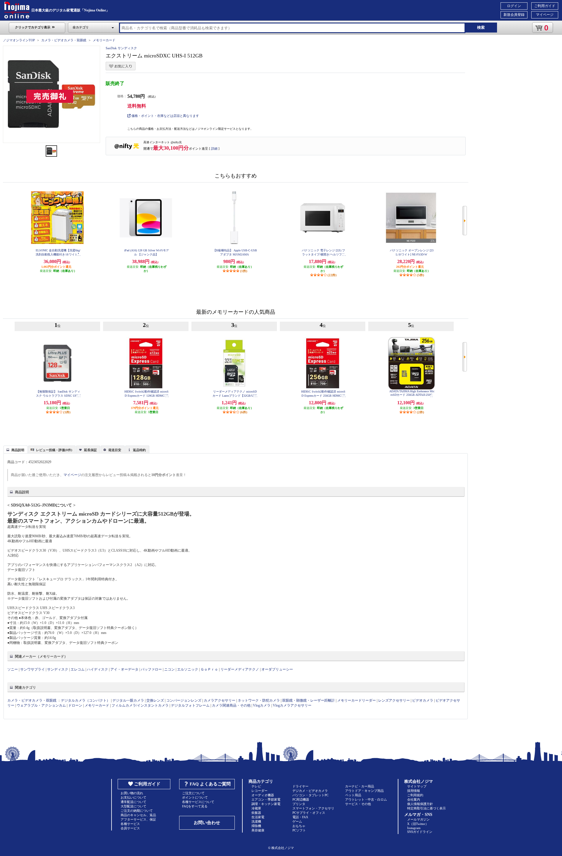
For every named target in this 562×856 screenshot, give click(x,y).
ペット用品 (353, 795)
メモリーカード (104, 40)
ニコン (169, 669)
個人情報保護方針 (420, 804)
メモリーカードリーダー (356, 700)
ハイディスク (97, 669)
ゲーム (297, 821)
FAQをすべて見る (195, 806)
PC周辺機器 (300, 799)
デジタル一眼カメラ (128, 700)
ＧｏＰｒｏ (209, 669)
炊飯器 (256, 812)
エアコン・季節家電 (265, 799)
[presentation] (15, 449)
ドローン (75, 705)
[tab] (16, 449)
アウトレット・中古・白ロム (366, 799)
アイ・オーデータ (124, 669)
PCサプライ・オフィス (308, 812)
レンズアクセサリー (394, 700)
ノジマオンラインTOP (19, 40)
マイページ (545, 15)
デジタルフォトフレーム (190, 705)
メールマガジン (418, 819)
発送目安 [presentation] (114, 450)
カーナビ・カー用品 (359, 786)
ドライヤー (300, 786)
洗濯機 (256, 821)
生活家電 (257, 817)
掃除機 (256, 826)
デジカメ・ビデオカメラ (310, 790)
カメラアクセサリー (219, 700)
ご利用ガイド (544, 6)
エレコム (78, 669)
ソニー (12, 669)
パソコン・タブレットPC (310, 795)
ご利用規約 (415, 795)
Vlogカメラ (261, 705)
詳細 (214, 148)
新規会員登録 (514, 15)
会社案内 (413, 799)
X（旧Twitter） (418, 824)
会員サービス (130, 828)
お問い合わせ (207, 822)
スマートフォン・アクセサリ (313, 808)
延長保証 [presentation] (90, 450)
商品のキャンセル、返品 (138, 815)
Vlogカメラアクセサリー (292, 705)
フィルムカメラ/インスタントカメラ (140, 705)
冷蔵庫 (256, 808)
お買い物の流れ (132, 793)
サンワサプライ (32, 669)
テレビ (256, 786)
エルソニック (187, 669)
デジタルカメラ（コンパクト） (85, 700)
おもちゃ (298, 826)
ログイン (514, 6)
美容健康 (257, 830)
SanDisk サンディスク (121, 48)
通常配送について (133, 802)
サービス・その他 (358, 804)
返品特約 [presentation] (139, 450)
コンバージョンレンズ (183, 700)
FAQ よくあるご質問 (210, 784)
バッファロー (151, 669)
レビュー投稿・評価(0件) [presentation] (54, 450)
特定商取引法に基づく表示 (426, 808)
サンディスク (57, 669)
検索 (481, 27)
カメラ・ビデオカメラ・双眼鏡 (63, 40)
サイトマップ (416, 786)
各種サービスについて (198, 802)
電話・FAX (300, 817)
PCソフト (299, 830)
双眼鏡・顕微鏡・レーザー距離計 (308, 700)
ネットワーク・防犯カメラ (259, 700)
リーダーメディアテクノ (239, 669)
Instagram (414, 828)
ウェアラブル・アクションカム (41, 705)
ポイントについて (195, 797)
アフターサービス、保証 (138, 819)
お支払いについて (133, 797)
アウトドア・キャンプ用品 (364, 790)
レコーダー (259, 790)
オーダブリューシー (277, 669)
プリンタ (298, 804)
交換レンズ (155, 700)
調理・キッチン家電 (265, 804)
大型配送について (133, 806)
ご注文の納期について (137, 810)
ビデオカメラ (422, 700)
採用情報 (413, 790)
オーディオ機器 (262, 795)
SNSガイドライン (419, 831)
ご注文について (193, 793)
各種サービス (130, 824)
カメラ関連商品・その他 (231, 705)
